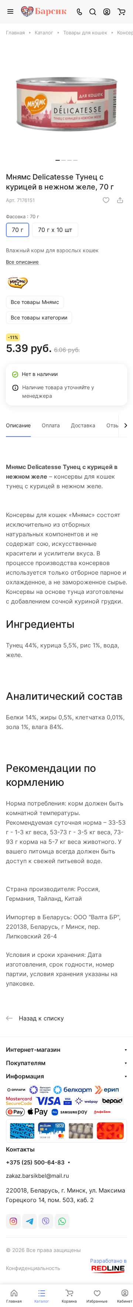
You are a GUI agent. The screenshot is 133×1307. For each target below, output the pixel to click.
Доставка (83, 425)
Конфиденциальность (33, 1268)
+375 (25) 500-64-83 (35, 1162)
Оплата (51, 425)
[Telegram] (29, 1221)
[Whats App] (62, 1221)
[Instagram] (13, 1221)
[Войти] (106, 11)
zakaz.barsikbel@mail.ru (37, 1175)
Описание (18, 425)
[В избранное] (106, 200)
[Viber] (45, 1221)
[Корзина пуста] (121, 11)
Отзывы (116, 425)
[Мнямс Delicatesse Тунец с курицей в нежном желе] (66, 103)
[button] (57, 160)
